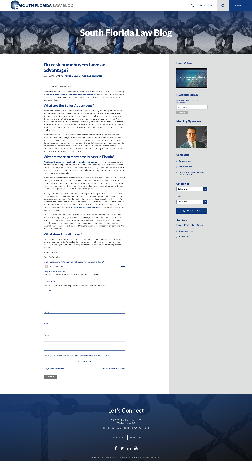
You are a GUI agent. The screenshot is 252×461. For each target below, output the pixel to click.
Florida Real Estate (92, 76)
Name (47, 312)
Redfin (49, 94)
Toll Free (136, 428)
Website (47, 335)
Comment (49, 290)
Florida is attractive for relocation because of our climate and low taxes (75, 162)
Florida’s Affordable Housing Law (113, 368)
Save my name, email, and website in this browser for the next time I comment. (78, 356)
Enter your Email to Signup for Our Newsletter (189, 102)
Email (47, 324)
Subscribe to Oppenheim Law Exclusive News (191, 174)
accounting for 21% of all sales (84, 207)
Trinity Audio (62, 86)
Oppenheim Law (70, 76)
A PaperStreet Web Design (152, 457)
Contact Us (117, 438)
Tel (112, 428)
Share (49, 377)
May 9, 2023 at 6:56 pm (55, 271)
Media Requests (185, 167)
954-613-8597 (205, 5)
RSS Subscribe (192, 211)
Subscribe (135, 438)
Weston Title (183, 237)
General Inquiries (185, 161)
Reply (123, 266)
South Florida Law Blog (104, 457)
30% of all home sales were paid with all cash (73, 94)
